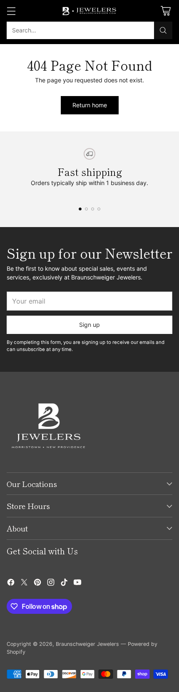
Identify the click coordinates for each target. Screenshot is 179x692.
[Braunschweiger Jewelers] (89, 11)
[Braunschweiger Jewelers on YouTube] (77, 583)
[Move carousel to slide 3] (92, 209)
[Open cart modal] (165, 11)
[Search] (163, 30)
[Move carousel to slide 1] (80, 209)
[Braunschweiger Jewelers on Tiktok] (64, 583)
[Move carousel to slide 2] (86, 209)
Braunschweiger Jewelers (87, 644)
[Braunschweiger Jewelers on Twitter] (24, 583)
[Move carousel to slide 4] (98, 209)
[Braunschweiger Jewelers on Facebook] (11, 583)
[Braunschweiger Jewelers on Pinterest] (37, 583)
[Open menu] (11, 11)
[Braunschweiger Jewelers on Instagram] (51, 583)
